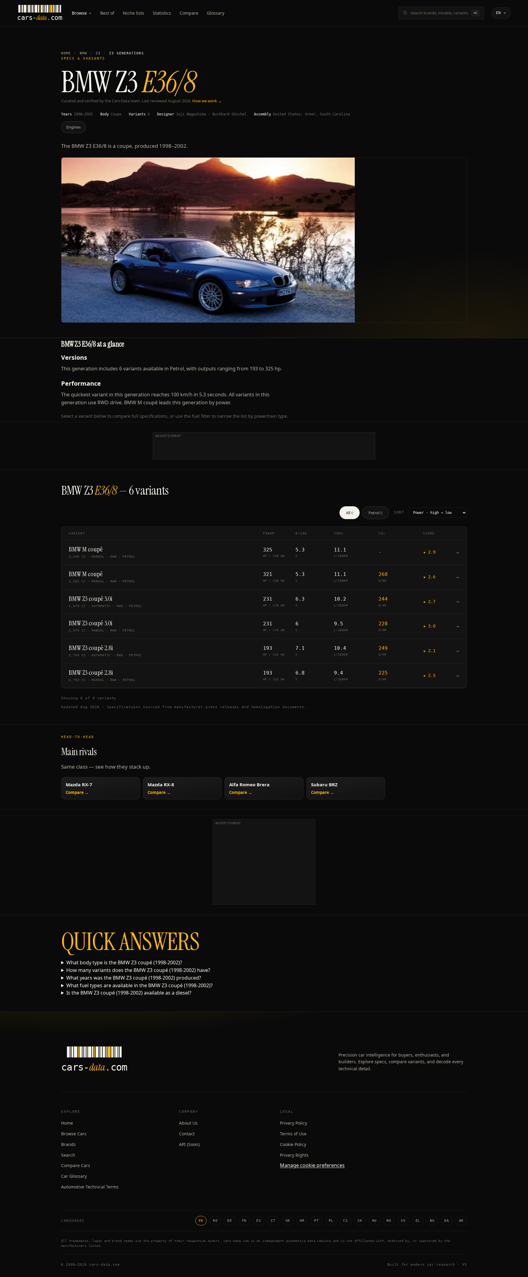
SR (287, 1221)
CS (345, 1221)
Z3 (98, 53)
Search (68, 1155)
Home (66, 53)
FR (244, 1221)
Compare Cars (75, 1165)
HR (302, 1221)
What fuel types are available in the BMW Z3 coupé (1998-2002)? (139, 985)
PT (316, 1221)
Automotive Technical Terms (90, 1187)
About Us (188, 1123)
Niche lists (133, 13)
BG (432, 1221)
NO (389, 1221)
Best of (107, 13)
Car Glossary (74, 1176)
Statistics (162, 13)
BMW (83, 53)
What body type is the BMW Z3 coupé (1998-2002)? (124, 962)
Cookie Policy (293, 1144)
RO (215, 1221)
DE (229, 1221)
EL (418, 1221)
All (349, 512)
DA (446, 1221)
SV (403, 1221)
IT (273, 1221)
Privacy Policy (293, 1123)
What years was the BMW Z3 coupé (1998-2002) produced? (133, 977)
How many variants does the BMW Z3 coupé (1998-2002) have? (138, 970)
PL (331, 1221)
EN (201, 1221)
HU (374, 1221)
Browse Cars (73, 1134)
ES (258, 1221)
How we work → (207, 101)
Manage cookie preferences (312, 1165)
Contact (187, 1134)
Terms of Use (293, 1134)
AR (461, 1221)
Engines (73, 127)
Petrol (376, 512)
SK (360, 1221)
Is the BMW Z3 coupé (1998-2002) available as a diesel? (128, 992)
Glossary (215, 13)
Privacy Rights (294, 1155)
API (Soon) (189, 1144)
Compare (189, 13)
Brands (68, 1144)
